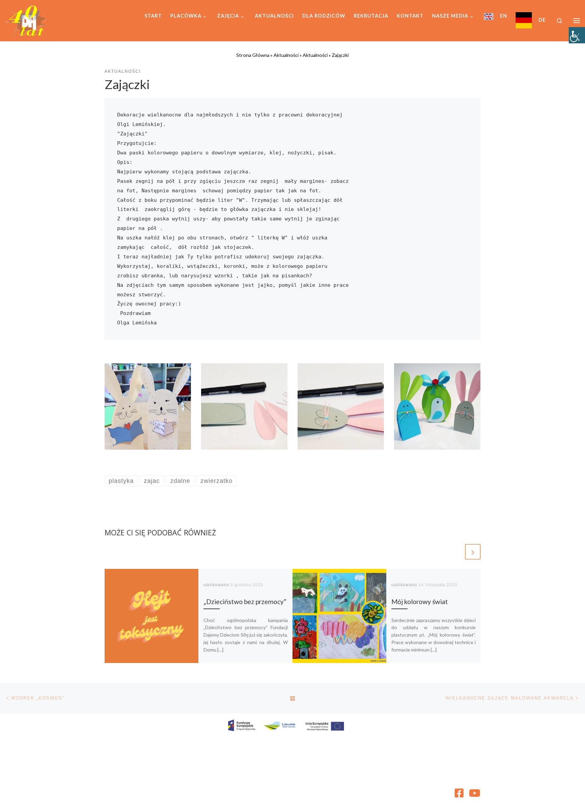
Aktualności (286, 55)
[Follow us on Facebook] (459, 793)
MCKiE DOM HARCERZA (151, 790)
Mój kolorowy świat (419, 601)
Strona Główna (252, 55)
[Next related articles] (472, 551)
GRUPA (153, 800)
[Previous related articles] (456, 551)
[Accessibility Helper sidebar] (577, 35)
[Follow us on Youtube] (474, 793)
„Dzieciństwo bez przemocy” (244, 601)
